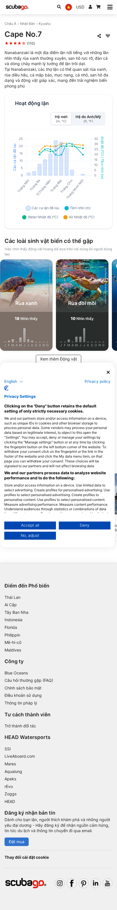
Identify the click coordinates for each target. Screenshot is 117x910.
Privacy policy (97, 381)
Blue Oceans (16, 672)
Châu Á (10, 24)
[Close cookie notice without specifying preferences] (108, 372)
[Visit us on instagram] (60, 883)
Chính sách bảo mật (23, 687)
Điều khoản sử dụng (23, 695)
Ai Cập (11, 604)
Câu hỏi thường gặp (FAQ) (29, 680)
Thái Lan (12, 597)
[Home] (17, 7)
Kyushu (45, 24)
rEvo (9, 786)
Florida (11, 627)
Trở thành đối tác (20, 725)
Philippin (12, 635)
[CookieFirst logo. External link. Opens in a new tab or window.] (6, 388)
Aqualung (13, 771)
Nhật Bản (27, 24)
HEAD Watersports (28, 737)
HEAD (10, 801)
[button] (13, 381)
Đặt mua (16, 841)
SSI (8, 748)
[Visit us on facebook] (72, 883)
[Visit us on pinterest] (84, 883)
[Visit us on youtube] (107, 883)
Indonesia (13, 619)
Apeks (10, 778)
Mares (10, 763)
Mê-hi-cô (13, 642)
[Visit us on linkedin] (96, 883)
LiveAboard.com (20, 756)
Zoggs (10, 793)
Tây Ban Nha (16, 612)
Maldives (13, 650)
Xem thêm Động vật (58, 358)
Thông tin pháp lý (21, 702)
